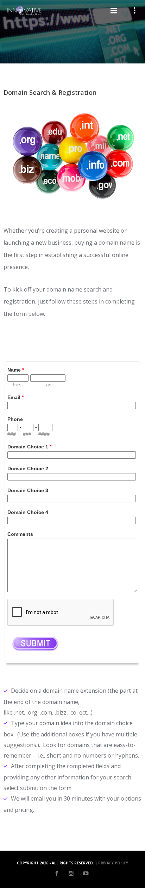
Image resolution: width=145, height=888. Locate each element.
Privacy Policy (113, 863)
